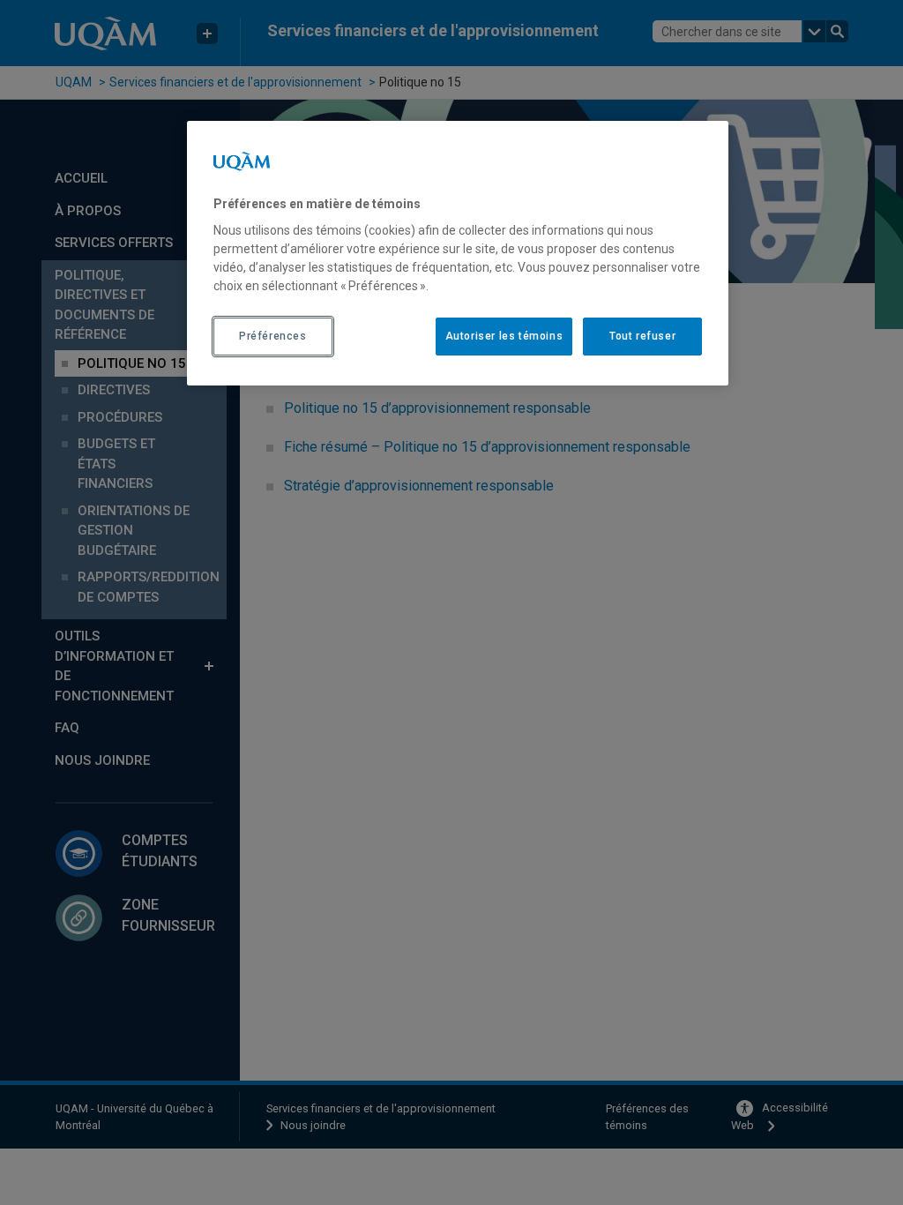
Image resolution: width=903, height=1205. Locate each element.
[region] (457, 253)
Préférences (273, 336)
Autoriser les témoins (504, 336)
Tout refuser (642, 336)
